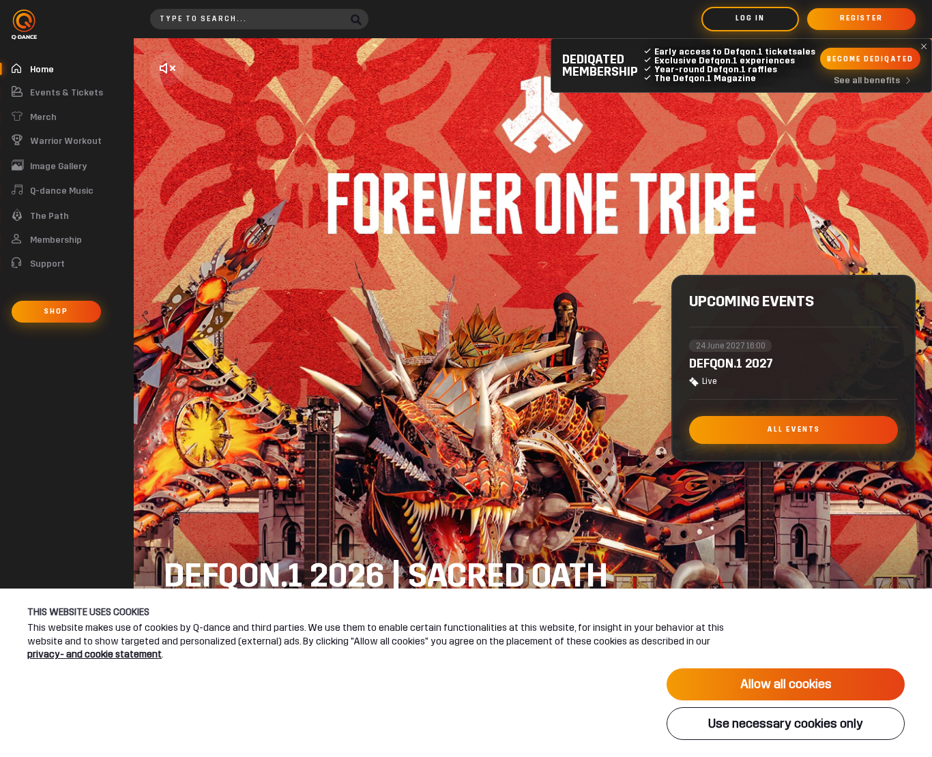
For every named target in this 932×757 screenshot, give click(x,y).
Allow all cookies (786, 684)
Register (861, 18)
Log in (750, 18)
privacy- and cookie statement (94, 654)
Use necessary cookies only (785, 723)
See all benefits (867, 80)
